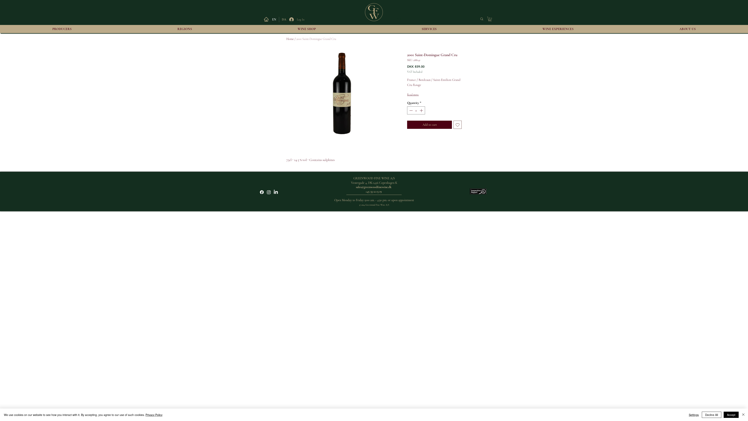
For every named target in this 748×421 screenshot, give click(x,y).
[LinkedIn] (275, 192)
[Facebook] (261, 192)
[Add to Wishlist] (457, 125)
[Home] (266, 19)
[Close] (743, 415)
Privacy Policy (154, 415)
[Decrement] (411, 110)
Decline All (711, 415)
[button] (490, 19)
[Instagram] (268, 192)
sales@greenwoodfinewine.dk (374, 187)
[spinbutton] (416, 110)
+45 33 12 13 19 (374, 192)
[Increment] (422, 110)
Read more (413, 94)
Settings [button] (694, 415)
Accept (731, 415)
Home (290, 39)
